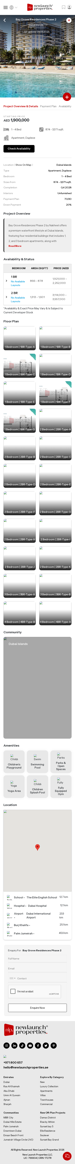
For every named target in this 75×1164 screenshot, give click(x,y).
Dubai (6, 1082)
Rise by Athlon (47, 1121)
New (42, 1082)
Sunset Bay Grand (49, 1139)
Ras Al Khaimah (11, 1086)
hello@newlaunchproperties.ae (25, 1067)
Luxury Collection (49, 1086)
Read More (15, 246)
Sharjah (7, 1104)
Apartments (46, 1090)
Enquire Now (37, 1007)
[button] (37, 847)
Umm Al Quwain (11, 1095)
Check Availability (19, 148)
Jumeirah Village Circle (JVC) (18, 1139)
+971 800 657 (13, 1062)
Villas (43, 1095)
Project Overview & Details (20, 106)
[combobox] (12, 978)
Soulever (44, 1135)
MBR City (8, 1117)
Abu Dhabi (8, 1090)
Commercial (46, 1104)
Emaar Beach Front (13, 1135)
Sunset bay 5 (46, 1126)
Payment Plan (48, 106)
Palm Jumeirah (11, 1126)
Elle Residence (47, 1130)
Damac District (48, 1117)
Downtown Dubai (12, 1130)
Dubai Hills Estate (12, 1121)
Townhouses (46, 1099)
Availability (65, 106)
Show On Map (23, 164)
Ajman (6, 1099)
